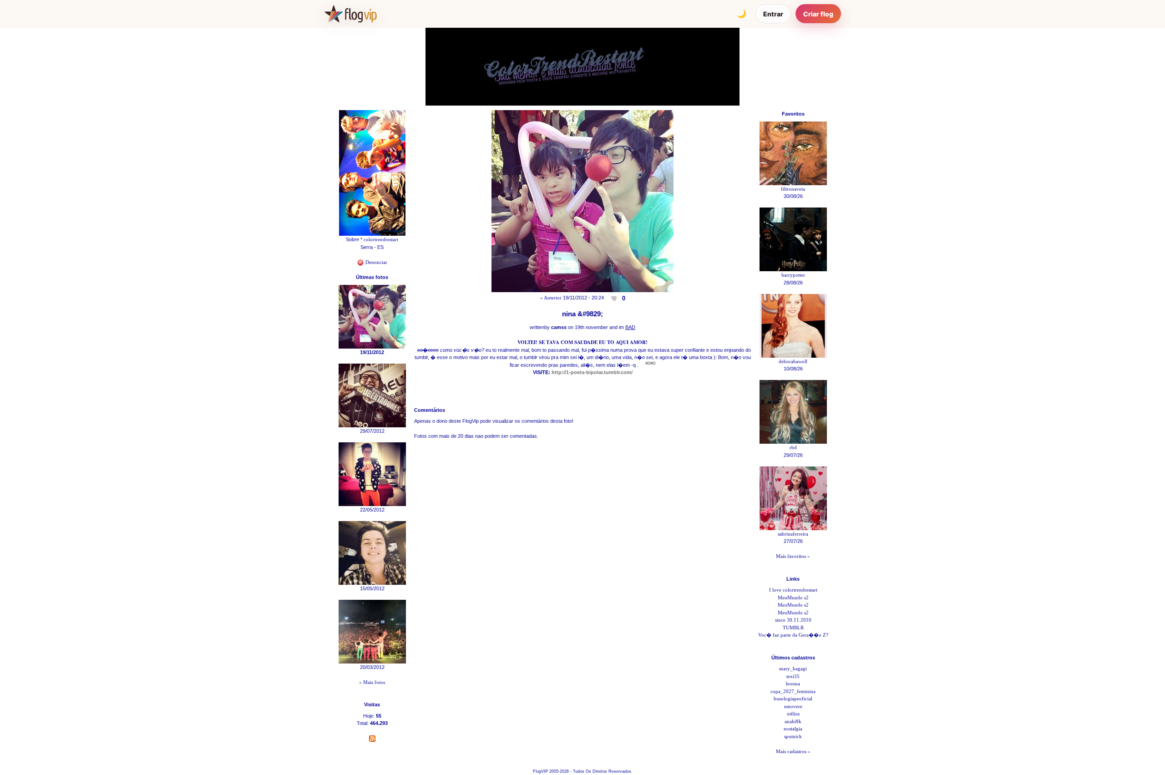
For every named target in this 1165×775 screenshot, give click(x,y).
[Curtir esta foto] (615, 298)
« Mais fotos (372, 682)
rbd (793, 447)
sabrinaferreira (793, 534)
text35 (793, 676)
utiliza (793, 713)
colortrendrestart (381, 239)
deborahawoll (793, 361)
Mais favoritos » (793, 556)
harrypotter (793, 275)
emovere (793, 706)
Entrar (773, 14)
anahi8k (793, 721)
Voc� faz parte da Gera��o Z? (793, 635)
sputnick (793, 736)
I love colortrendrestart (793, 590)
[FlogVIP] (350, 14)
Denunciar (375, 262)
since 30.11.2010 (793, 620)
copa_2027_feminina (793, 691)
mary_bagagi (793, 668)
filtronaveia (793, 189)
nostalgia (793, 728)
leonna (793, 683)
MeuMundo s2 (793, 597)
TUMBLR (793, 627)
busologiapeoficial (793, 698)
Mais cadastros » (793, 751)
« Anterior (551, 297)
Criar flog (818, 14)
